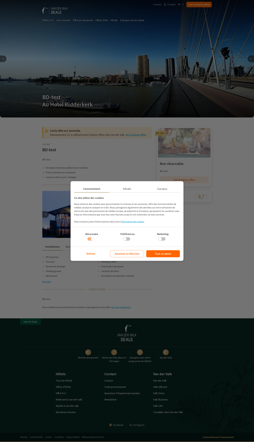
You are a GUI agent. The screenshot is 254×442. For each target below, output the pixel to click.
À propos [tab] (162, 188)
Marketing (163, 234)
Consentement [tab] (91, 188)
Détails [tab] (127, 188)
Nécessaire (91, 234)
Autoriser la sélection (127, 253)
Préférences (128, 234)
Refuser (91, 253)
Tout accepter (163, 253)
